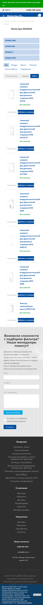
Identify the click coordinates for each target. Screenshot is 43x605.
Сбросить (25, 76)
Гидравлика (25, 69)
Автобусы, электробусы (21, 462)
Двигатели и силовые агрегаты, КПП (21, 478)
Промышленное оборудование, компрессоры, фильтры (21, 466)
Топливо (33, 65)
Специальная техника (21, 453)
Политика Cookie (24, 602)
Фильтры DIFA (16, 15)
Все (6, 65)
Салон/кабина (11, 69)
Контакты (21, 532)
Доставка (21, 500)
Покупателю (21, 517)
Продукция (21, 442)
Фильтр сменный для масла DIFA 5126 (27, 306)
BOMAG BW (10, 46)
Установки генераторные (22, 481)
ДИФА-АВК (21, 576)
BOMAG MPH (10, 58)
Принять (37, 595)
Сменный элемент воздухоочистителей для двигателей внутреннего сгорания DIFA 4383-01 (30, 238)
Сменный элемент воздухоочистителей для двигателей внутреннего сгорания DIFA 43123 (30, 92)
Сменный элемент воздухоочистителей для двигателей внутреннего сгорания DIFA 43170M (30, 165)
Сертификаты (21, 528)
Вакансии (21, 506)
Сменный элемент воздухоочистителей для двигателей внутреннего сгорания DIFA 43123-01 (30, 129)
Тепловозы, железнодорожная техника (21, 471)
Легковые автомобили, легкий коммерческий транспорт (21, 458)
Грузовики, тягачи (21, 447)
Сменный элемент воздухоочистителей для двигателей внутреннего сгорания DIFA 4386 (30, 275)
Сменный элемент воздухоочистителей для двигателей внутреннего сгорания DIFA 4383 (30, 202)
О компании (21, 488)
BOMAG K (9, 52)
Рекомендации (21, 503)
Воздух (14, 65)
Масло (23, 65)
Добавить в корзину (26, 112)
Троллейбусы (21, 474)
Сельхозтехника (21, 450)
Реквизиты (21, 496)
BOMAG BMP (10, 40)
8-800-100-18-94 (22, 547)
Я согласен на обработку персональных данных (17, 419)
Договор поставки (21, 510)
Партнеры (21, 493)
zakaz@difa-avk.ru (23, 552)
